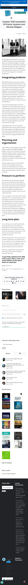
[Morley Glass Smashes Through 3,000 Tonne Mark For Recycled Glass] (3, 372)
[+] (19, 314)
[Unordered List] (11, 314)
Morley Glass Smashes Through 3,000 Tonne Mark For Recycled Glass (15, 371)
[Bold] (3, 314)
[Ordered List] (9, 314)
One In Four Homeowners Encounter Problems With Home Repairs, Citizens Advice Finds (20, 509)
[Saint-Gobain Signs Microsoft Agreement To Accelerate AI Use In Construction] (3, 365)
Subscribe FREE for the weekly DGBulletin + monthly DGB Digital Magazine (14, 2)
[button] (3, 295)
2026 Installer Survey (11, 377)
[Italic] (5, 314)
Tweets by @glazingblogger (9, 473)
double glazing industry (17, 269)
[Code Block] (14, 314)
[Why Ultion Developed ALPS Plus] (3, 382)
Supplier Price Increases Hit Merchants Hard (20, 524)
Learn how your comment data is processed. (13, 322)
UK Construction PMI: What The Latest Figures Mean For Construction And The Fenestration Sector (20, 539)
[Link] (15, 314)
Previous (19, 33)
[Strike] (8, 314)
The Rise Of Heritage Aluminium (14, 358)
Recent (8, 353)
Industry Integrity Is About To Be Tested (20, 550)
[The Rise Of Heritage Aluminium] (3, 358)
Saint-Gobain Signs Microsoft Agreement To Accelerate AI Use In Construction (15, 365)
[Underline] (6, 314)
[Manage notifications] (24, 582)
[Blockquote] (12, 314)
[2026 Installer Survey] (3, 377)
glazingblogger (10, 579)
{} (17, 314)
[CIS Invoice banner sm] (20, 12)
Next (24, 33)
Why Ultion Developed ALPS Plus (14, 382)
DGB (4, 269)
